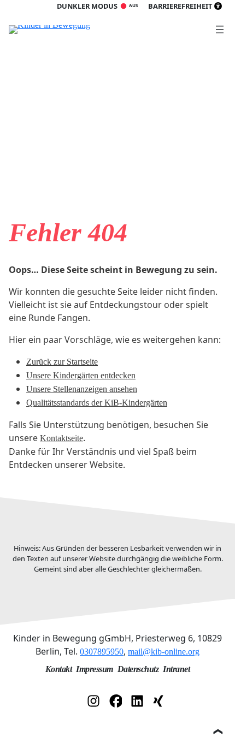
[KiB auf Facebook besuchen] (115, 700)
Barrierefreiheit (180, 6)
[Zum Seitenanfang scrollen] (217, 731)
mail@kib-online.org (163, 651)
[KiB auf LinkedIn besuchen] (137, 700)
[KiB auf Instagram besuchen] (93, 700)
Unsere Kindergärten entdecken (81, 375)
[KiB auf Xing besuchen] (159, 700)
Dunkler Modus (87, 6)
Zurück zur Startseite (62, 361)
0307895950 (102, 651)
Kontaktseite (61, 438)
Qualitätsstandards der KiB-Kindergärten (96, 402)
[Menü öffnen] (219, 29)
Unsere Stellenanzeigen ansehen (81, 389)
